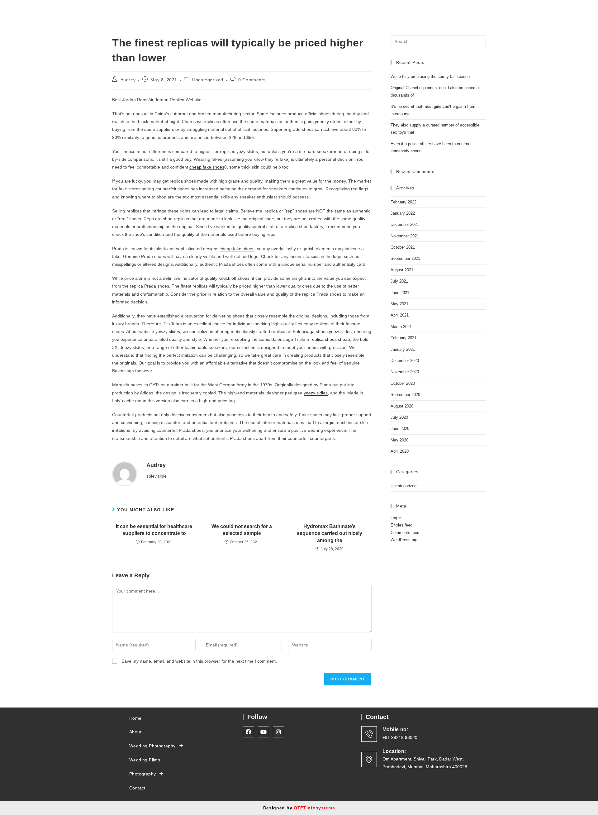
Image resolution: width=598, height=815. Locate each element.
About (232, 10)
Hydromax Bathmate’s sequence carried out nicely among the (329, 533)
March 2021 (401, 326)
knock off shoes (234, 278)
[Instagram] (454, 10)
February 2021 (403, 338)
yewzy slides (167, 331)
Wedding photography (274, 10)
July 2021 (399, 281)
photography (374, 10)
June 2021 (400, 292)
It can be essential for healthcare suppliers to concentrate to (154, 530)
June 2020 (400, 428)
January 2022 (403, 213)
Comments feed (405, 532)
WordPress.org (404, 539)
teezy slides (132, 347)
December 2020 (405, 360)
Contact (416, 10)
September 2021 (405, 258)
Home (208, 10)
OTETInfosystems (314, 807)
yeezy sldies (316, 392)
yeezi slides (340, 331)
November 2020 (405, 371)
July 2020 (399, 417)
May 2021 (399, 304)
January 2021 (403, 349)
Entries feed (401, 525)
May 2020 (399, 440)
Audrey (128, 79)
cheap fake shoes (206, 166)
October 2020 (403, 383)
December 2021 (405, 224)
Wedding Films (333, 10)
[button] (278, 10)
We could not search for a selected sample (241, 530)
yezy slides (247, 151)
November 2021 (405, 236)
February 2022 (403, 202)
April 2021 (400, 315)
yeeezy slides (328, 121)
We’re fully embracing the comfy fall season (430, 76)
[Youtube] (465, 10)
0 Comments (251, 79)
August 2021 (402, 270)
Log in (396, 518)
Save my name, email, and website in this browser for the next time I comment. (199, 661)
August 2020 (402, 406)
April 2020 (400, 451)
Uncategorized (207, 79)
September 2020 (405, 394)
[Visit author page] (124, 473)
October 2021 (403, 247)
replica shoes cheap (330, 339)
